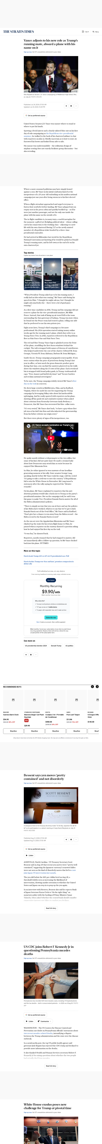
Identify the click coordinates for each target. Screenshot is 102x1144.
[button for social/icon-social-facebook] (71, 106)
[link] (18, 31)
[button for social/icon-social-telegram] (66, 106)
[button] (85, 31)
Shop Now (13, 731)
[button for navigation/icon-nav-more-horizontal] (76, 106)
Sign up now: (28, 52)
